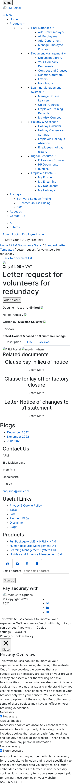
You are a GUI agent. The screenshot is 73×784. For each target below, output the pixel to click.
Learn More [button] (36, 369)
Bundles (43, 169)
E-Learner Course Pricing (33, 203)
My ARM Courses (49, 117)
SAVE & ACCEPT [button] (11, 782)
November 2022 (18, 436)
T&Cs (13, 510)
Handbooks (46, 83)
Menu (7, 2)
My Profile (45, 177)
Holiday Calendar (49, 126)
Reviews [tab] (43, 342)
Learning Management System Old (33, 550)
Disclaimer (17, 522)
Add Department (49, 40)
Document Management (47, 53)
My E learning (47, 181)
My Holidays (46, 190)
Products (16, 23)
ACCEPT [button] (20, 632)
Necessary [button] (7, 712)
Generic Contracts (50, 75)
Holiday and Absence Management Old (36, 554)
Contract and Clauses (52, 70)
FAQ (19, 207)
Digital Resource (42, 156)
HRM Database (41, 28)
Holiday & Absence (44, 122)
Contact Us (17, 215)
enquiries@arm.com (16, 491)
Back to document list (17, 258)
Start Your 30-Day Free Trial (24, 240)
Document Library (50, 57)
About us (16, 211)
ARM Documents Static (26, 245)
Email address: (13, 571)
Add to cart (12, 300)
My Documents (48, 186)
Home (14, 19)
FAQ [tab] (29, 342)
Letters (42, 79)
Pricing (15, 194)
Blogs (13, 527)
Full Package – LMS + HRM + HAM (33, 541)
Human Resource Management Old (33, 545)
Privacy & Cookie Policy (26, 505)
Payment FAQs (19, 518)
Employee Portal (42, 173)
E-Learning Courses (51, 160)
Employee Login (33, 234)
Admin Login (11, 234)
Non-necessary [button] (10, 746)
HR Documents (48, 164)
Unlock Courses (48, 104)
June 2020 (14, 441)
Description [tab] (13, 342)
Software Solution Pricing (34, 198)
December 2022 (18, 432)
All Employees (47, 36)
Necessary (10, 716)
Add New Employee (51, 32)
